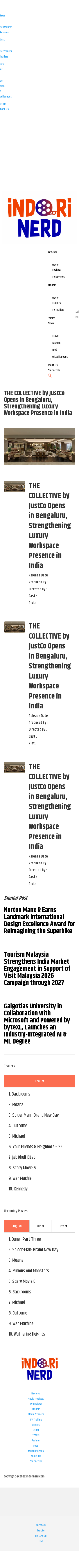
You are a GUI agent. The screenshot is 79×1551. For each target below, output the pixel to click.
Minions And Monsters (31, 1271)
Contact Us (36, 1461)
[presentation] (39, 1081)
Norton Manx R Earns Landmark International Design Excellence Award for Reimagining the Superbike (39, 921)
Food (35, 1445)
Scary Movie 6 (24, 1168)
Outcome (20, 1126)
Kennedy (21, 1189)
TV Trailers (36, 1419)
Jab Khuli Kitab (24, 1157)
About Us (36, 1456)
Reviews (36, 1393)
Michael (18, 1136)
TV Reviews (36, 1403)
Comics (36, 1425)
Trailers (36, 1409)
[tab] (39, 1081)
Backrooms (21, 1094)
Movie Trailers (36, 1414)
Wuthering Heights (29, 1334)
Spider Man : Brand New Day (35, 1115)
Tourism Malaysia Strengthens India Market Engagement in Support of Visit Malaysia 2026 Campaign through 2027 (37, 968)
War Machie (22, 1178)
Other (36, 1430)
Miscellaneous (36, 1451)
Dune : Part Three (26, 1239)
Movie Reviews (36, 1398)
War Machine (23, 1323)
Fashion (36, 1440)
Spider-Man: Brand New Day (35, 1250)
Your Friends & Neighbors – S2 (38, 1147)
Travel (36, 1435)
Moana (17, 1105)
